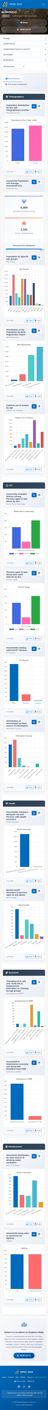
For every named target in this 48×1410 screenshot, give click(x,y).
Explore (11, 1377)
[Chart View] (34, 106)
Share (25, 23)
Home (4, 1377)
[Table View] (39, 106)
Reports (30, 1377)
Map (17, 1377)
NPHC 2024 (15, 4)
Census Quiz (21, 1381)
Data (39, 172)
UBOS (29, 1381)
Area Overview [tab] (14, 79)
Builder (23, 1377)
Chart (30, 172)
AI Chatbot (41, 1377)
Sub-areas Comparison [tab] (17, 84)
